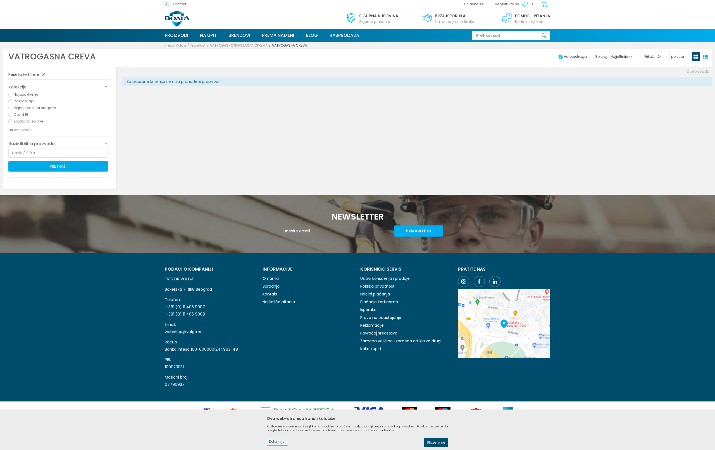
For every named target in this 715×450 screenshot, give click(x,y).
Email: (259, 25)
